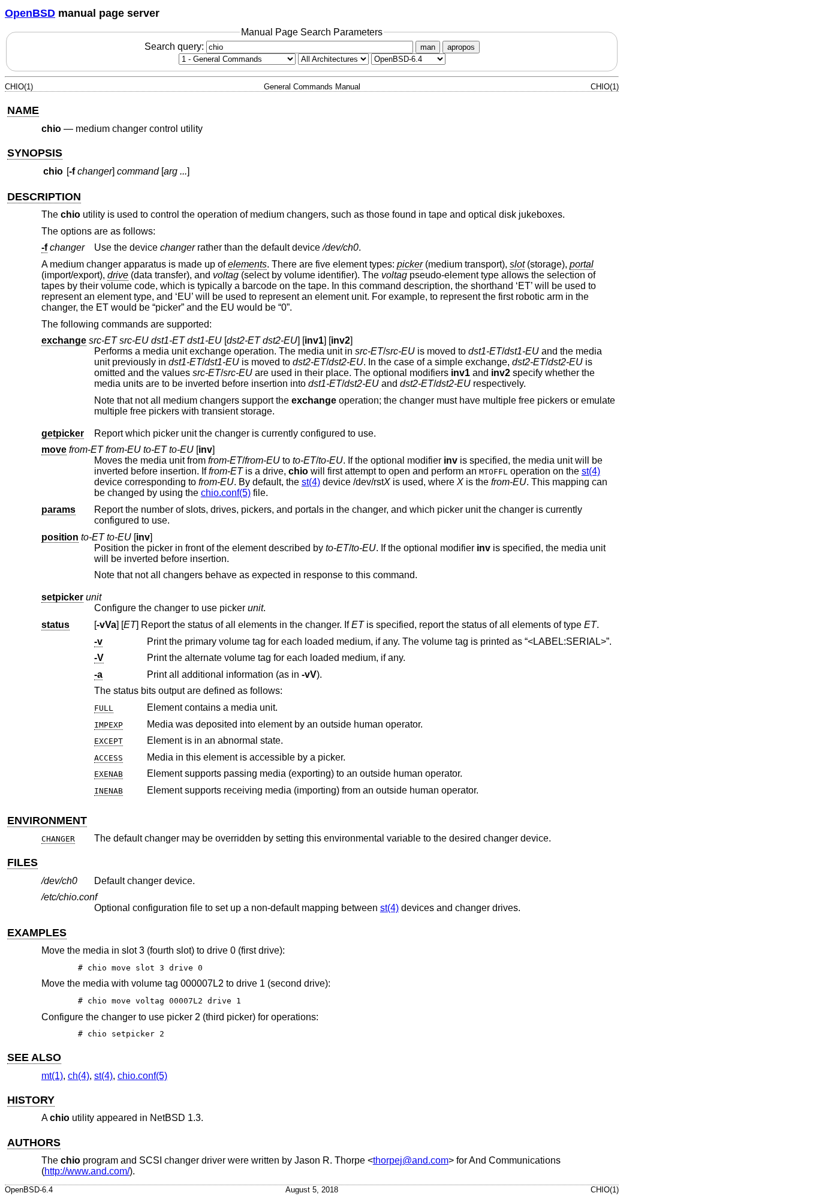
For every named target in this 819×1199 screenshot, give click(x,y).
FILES (22, 863)
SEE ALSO (34, 1057)
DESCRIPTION (44, 197)
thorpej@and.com (410, 1160)
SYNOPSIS (34, 153)
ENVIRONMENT (47, 821)
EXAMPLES (37, 933)
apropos (461, 47)
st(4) (591, 471)
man (427, 47)
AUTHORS (34, 1143)
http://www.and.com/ (87, 1171)
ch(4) (78, 1076)
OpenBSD (30, 13)
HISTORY (31, 1100)
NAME (23, 110)
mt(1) (52, 1076)
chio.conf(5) (226, 493)
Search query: (175, 46)
